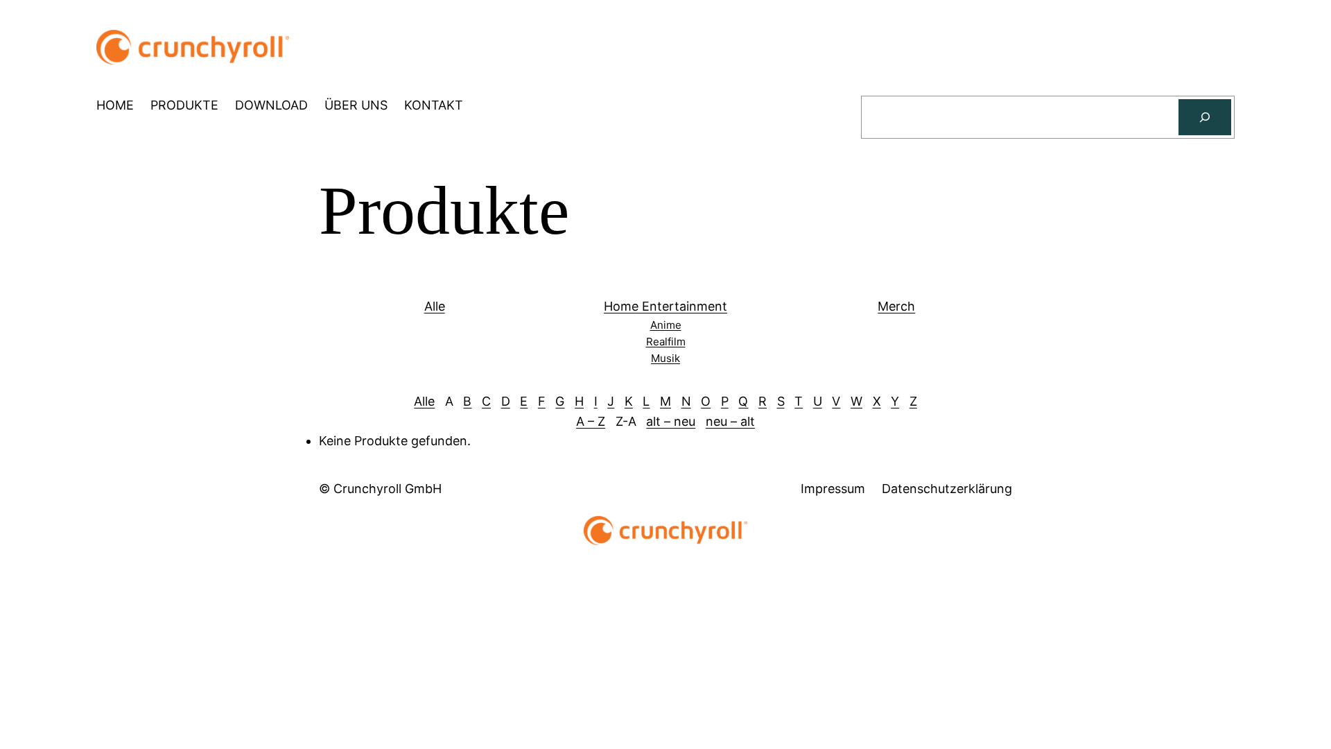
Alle (434, 306)
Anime (665, 325)
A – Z (590, 421)
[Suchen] (1204, 117)
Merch (896, 306)
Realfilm (666, 341)
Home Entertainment (665, 306)
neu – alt (730, 421)
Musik (665, 358)
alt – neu (670, 421)
